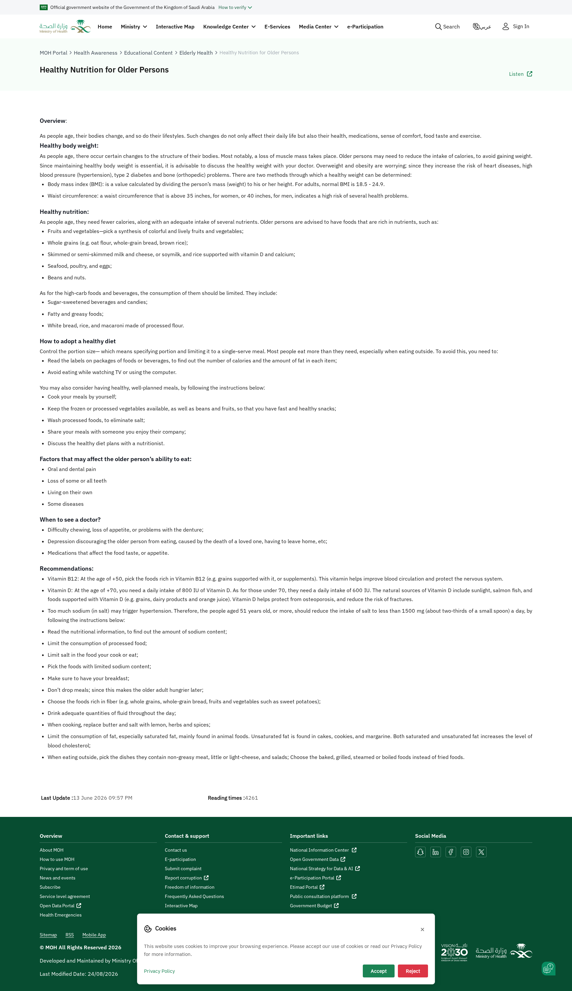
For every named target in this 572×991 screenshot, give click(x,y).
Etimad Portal (304, 887)
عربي (486, 26)
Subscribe (50, 887)
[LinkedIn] (436, 851)
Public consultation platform (320, 896)
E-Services (277, 26)
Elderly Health (196, 52)
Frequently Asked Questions (194, 896)
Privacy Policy (159, 970)
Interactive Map (175, 26)
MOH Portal (53, 52)
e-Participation (365, 26)
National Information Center (320, 850)
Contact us (176, 850)
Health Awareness (96, 52)
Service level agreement (65, 896)
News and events (57, 878)
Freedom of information (190, 887)
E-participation (180, 859)
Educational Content (148, 52)
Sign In (521, 26)
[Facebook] (451, 851)
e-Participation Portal (312, 878)
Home (105, 26)
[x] (481, 851)
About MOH (52, 850)
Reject (413, 970)
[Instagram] (466, 851)
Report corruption (183, 878)
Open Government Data (314, 859)
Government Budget (311, 906)
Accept (379, 970)
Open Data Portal (57, 906)
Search (451, 26)
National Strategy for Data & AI (321, 869)
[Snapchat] (420, 851)
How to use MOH (57, 859)
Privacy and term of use (64, 869)
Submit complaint (183, 869)
